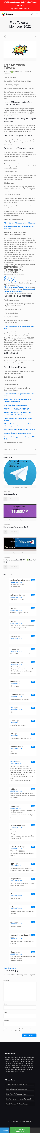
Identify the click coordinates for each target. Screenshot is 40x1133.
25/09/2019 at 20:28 (16, 896)
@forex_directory (9, 277)
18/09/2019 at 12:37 (16, 735)
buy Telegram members (17, 281)
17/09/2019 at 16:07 (16, 651)
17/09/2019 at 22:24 (16, 696)
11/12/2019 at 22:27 (16, 939)
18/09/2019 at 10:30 (16, 709)
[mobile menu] (37, 14)
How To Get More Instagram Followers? (18, 1099)
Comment (7, 980)
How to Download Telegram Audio (16, 1089)
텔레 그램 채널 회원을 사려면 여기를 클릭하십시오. (20, 429)
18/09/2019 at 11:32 (16, 722)
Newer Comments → (10, 968)
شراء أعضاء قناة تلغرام (10, 494)
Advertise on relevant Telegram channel (17, 287)
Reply (33, 580)
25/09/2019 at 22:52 (16, 909)
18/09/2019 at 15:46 (16, 748)
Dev (11, 708)
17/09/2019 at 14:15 (16, 638)
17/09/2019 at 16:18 (16, 664)
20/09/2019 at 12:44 (16, 827)
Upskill (13, 762)
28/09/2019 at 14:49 (16, 924)
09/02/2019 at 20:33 (16, 582)
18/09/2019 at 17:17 (16, 763)
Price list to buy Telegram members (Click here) (19, 223)
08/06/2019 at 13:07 (16, 610)
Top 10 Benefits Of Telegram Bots (16, 1084)
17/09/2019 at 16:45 (16, 683)
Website (6, 1020)
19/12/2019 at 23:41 (16, 954)
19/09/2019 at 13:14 (16, 808)
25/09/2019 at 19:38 (16, 881)
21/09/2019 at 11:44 (16, 848)
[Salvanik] (8, 14)
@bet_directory (9, 279)
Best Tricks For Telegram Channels (17, 1094)
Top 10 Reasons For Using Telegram (17, 1104)
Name (6, 1004)
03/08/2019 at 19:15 (16, 623)
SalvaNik (15, 1121)
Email (6, 1012)
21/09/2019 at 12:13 (16, 865)
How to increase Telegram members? (16, 527)
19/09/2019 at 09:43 (16, 791)
